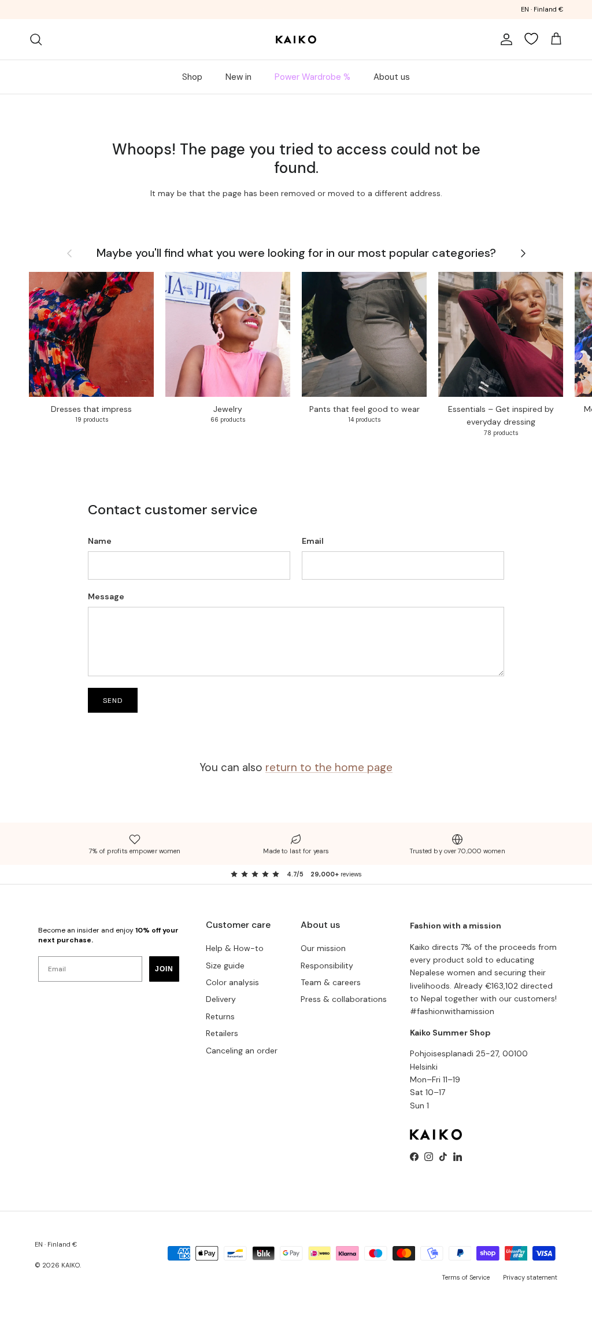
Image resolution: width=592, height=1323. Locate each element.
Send (113, 700)
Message (106, 596)
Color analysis (232, 982)
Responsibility (327, 965)
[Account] (504, 39)
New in (238, 77)
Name (100, 541)
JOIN (164, 969)
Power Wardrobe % (312, 77)
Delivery (221, 999)
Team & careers (331, 982)
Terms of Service (466, 1277)
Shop (192, 77)
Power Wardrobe (243, 10)
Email (313, 541)
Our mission (323, 948)
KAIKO (70, 1265)
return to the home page (329, 767)
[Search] (36, 39)
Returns (220, 1016)
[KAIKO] (296, 39)
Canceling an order (242, 1050)
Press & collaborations (344, 999)
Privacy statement (530, 1277)
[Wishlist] (531, 38)
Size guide (225, 965)
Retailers (222, 1033)
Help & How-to (235, 948)
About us (391, 77)
